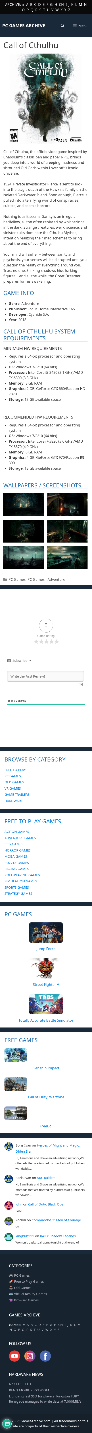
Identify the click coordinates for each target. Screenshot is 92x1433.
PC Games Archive (23, 26)
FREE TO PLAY (15, 769)
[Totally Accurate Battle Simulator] (46, 1011)
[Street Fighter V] (46, 976)
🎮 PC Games (19, 1275)
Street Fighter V (46, 984)
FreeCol (46, 1126)
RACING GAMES (16, 868)
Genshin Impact (46, 1068)
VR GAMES (12, 788)
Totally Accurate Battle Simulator (46, 1020)
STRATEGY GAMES (18, 893)
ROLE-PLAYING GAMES (22, 875)
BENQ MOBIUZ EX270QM (29, 1390)
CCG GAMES (13, 844)
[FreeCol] (15, 1117)
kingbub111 (24, 1236)
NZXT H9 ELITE (20, 1383)
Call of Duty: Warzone (46, 1097)
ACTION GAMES (16, 831)
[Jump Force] (46, 940)
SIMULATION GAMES (20, 881)
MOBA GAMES (15, 856)
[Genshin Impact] (15, 1059)
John (18, 1204)
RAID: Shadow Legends (58, 1236)
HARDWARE (13, 800)
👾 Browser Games (24, 1300)
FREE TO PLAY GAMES (32, 821)
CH (61, 4)
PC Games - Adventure (46, 579)
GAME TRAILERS (16, 794)
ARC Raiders (46, 1177)
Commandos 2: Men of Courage (56, 1220)
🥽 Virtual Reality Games (28, 1293)
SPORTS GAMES (16, 887)
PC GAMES (12, 776)
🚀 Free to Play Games (26, 1281)
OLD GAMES (14, 782)
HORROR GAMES (17, 850)
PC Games (17, 579)
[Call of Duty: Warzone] (15, 1088)
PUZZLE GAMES (16, 862)
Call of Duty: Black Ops (45, 1204)
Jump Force (46, 948)
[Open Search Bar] (62, 25)
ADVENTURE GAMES (20, 838)
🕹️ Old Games (20, 1287)
